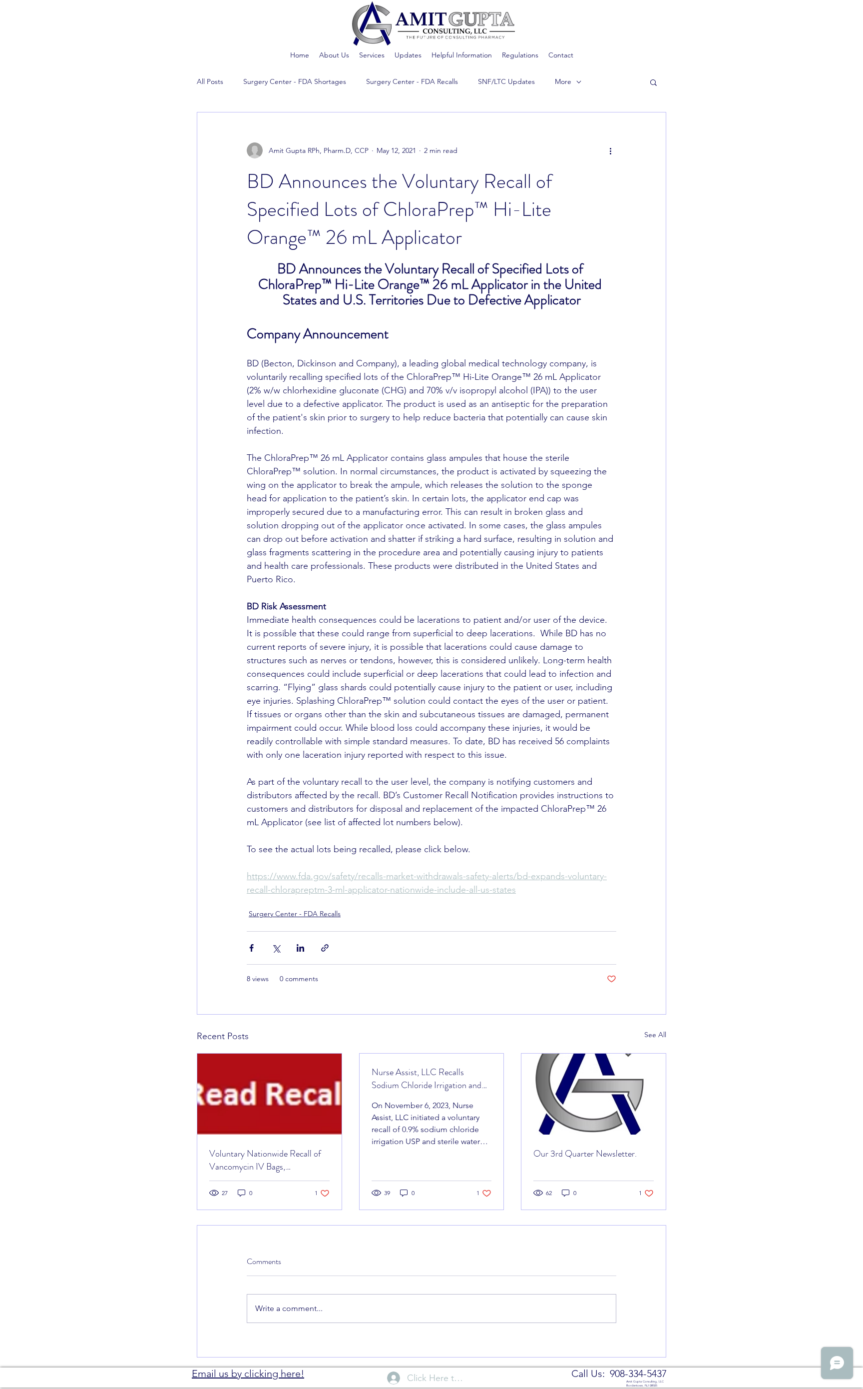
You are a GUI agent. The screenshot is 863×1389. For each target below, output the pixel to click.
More (563, 81)
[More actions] (610, 150)
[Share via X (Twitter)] (276, 948)
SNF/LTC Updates (506, 81)
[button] (653, 82)
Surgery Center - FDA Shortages (294, 81)
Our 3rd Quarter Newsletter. (585, 1153)
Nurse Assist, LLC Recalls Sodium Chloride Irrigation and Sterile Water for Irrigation (426, 1079)
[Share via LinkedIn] (300, 948)
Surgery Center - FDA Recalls (412, 81)
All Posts (210, 81)
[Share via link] (325, 948)
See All (655, 1034)
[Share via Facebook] (251, 948)
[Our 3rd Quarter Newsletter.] (593, 1094)
